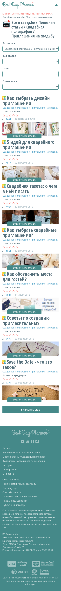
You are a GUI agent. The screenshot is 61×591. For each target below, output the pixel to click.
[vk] (22, 441)
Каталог (7, 448)
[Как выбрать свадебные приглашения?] (30, 261)
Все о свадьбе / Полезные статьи (36, 13)
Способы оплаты (11, 492)
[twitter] (37, 441)
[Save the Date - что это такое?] (30, 392)
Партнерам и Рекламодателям (19, 483)
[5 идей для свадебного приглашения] (30, 173)
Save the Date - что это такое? (27, 364)
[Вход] (56, 4)
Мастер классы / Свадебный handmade (24, 456)
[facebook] (32, 441)
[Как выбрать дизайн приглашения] (30, 129)
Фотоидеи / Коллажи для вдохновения (23, 461)
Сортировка (9, 81)
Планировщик (10, 469)
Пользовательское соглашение (19, 496)
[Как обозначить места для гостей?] (30, 305)
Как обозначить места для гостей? (27, 277)
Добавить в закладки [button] (24, 135)
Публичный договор (13, 504)
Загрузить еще (30, 409)
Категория (8, 43)
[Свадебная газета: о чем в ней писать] (30, 217)
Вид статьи (9, 55)
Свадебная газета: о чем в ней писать (29, 189)
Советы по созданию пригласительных (26, 320)
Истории (7, 465)
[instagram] (27, 441)
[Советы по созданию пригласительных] (30, 349)
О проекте (8, 473)
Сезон (5, 68)
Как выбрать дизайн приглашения (26, 101)
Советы (15, 13)
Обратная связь (11, 479)
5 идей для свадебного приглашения (28, 145)
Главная (6, 13)
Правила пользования (14, 500)
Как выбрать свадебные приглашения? (29, 233)
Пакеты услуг (9, 488)
